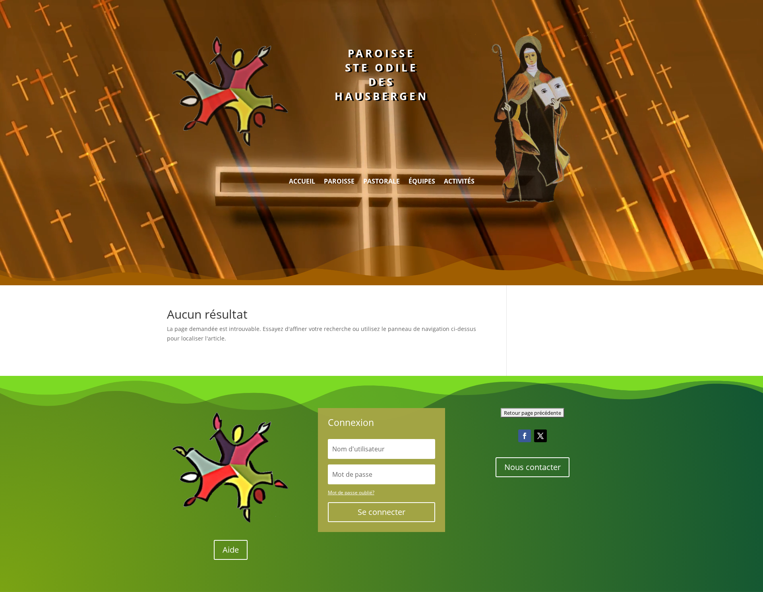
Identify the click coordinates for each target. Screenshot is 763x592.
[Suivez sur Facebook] (524, 435)
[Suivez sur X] (540, 435)
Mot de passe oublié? (351, 492)
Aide (231, 549)
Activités (459, 182)
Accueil (302, 182)
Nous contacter (532, 467)
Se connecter (381, 512)
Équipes (422, 182)
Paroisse (339, 182)
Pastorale (381, 182)
